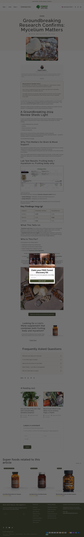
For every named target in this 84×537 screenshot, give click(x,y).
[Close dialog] (53, 254)
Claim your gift (42, 281)
